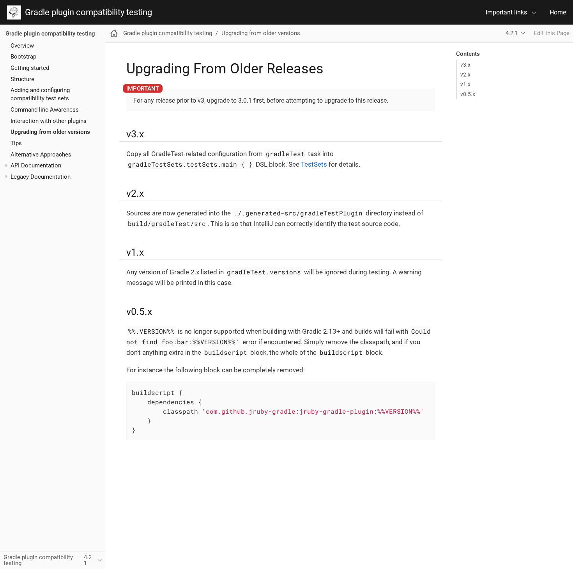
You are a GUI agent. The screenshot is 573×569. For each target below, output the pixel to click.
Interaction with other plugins (49, 120)
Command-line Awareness (45, 109)
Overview (22, 45)
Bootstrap (23, 56)
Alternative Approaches (41, 154)
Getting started (30, 67)
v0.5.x (467, 94)
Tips (16, 143)
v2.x (465, 74)
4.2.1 (512, 33)
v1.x (465, 84)
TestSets (314, 164)
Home (558, 12)
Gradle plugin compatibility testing (86, 12)
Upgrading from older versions (50, 131)
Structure (22, 78)
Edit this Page (551, 33)
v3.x (465, 65)
